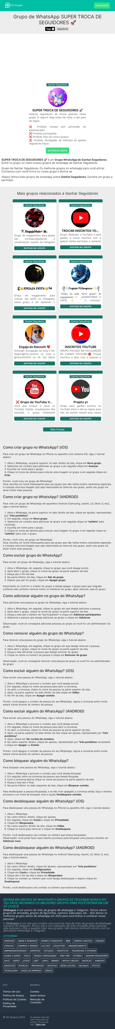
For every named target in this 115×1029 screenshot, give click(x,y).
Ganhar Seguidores (97, 955)
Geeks (16, 960)
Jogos (26, 960)
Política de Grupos (13, 995)
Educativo (59, 945)
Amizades (9, 940)
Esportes (35, 950)
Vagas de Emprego (31, 970)
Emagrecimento (77, 945)
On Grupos (17, 5)
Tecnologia (10, 970)
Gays (6, 960)
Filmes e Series (12, 955)
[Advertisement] (57, 59)
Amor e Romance (27, 940)
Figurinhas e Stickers (84, 950)
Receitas (52, 965)
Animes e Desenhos (51, 940)
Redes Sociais (67, 965)
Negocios (9, 965)
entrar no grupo (57, 150)
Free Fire (64, 955)
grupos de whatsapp (60, 910)
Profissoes (37, 965)
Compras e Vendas (27, 945)
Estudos (48, 950)
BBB (68, 940)
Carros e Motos (82, 940)
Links (45, 960)
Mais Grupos (57, 429)
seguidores (62, 29)
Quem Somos (37, 995)
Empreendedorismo (15, 950)
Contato (34, 991)
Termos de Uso (11, 991)
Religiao (83, 965)
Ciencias (8, 945)
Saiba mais (41, 1024)
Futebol (77, 955)
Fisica (27, 955)
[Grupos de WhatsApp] (7, 5)
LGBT (35, 960)
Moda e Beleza (70, 960)
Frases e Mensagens (45, 955)
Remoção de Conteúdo (37, 1001)
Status (95, 965)
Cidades (99, 940)
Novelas (23, 965)
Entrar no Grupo (34, 248)
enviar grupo (102, 6)
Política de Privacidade (9, 1005)
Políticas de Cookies (14, 999)
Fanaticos (62, 950)
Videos (48, 970)
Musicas (86, 960)
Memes (55, 960)
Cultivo (45, 945)
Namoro (99, 960)
